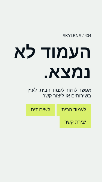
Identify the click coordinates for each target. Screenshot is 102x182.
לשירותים (40, 109)
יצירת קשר (75, 122)
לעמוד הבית (73, 109)
